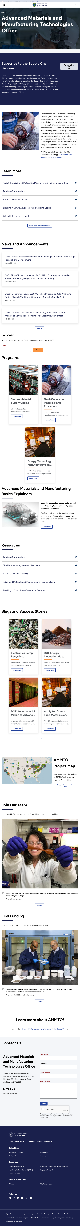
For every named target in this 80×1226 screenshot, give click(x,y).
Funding (39, 1001)
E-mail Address (45, 1072)
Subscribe (69, 65)
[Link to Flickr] (31, 1198)
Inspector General (46, 1170)
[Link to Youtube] (22, 1198)
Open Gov (9, 1214)
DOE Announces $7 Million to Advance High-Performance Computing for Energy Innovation (23, 713)
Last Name (43, 1063)
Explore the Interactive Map (65, 785)
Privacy (30, 1214)
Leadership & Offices (16, 1152)
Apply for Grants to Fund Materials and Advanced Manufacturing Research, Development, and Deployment (56, 713)
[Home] (40, 6)
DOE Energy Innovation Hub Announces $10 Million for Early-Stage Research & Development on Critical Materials (55, 654)
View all (39, 328)
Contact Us (12, 1156)
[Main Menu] (4, 5)
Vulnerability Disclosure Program (17, 1218)
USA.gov (12, 1184)
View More (39, 738)
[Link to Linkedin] (18, 1198)
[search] (76, 5)
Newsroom (44, 1152)
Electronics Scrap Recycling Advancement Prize (23, 654)
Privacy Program (14, 1173)
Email (4, 346)
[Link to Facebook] (10, 1198)
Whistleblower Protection (40, 1218)
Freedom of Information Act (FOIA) (21, 1170)
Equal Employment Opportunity (62, 1218)
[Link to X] (26, 1198)
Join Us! (39, 905)
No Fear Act (56, 1214)
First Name (44, 1054)
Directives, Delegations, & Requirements (54, 1166)
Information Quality (42, 1214)
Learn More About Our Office (39, 225)
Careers (43, 1156)
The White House (46, 1184)
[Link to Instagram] (14, 1198)
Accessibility (20, 1214)
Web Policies (68, 1214)
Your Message (45, 1081)
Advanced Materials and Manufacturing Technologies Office (44, 1029)
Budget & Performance (16, 1166)
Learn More (16, 416)
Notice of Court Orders (14, 1222)
